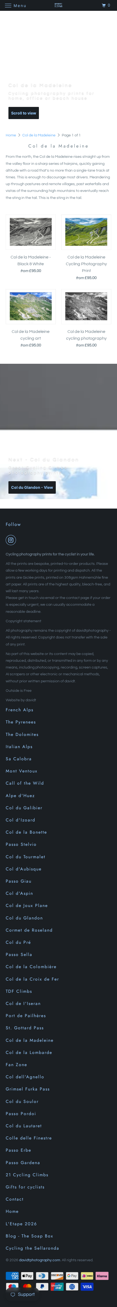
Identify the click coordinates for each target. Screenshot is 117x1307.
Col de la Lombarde (29, 1052)
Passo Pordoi (21, 1114)
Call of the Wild (25, 783)
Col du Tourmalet (25, 857)
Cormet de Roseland (29, 930)
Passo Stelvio (21, 844)
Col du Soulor (22, 1101)
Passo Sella (19, 954)
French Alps (19, 710)
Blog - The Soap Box (29, 1236)
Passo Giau (19, 881)
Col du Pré (18, 942)
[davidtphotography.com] (58, 5)
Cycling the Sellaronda (32, 1248)
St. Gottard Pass (25, 1028)
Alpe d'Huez (20, 795)
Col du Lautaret (24, 1126)
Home (11, 135)
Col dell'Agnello (25, 1077)
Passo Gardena (23, 1162)
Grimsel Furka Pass (28, 1089)
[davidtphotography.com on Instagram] (12, 540)
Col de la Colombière (31, 967)
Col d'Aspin (19, 893)
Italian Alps (19, 746)
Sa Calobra (19, 759)
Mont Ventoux (22, 771)
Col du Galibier (24, 808)
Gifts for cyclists (25, 1187)
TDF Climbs (19, 991)
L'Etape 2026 (21, 1224)
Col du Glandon (24, 918)
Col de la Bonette (26, 832)
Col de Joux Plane (27, 905)
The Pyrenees (21, 722)
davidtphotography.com (39, 1260)
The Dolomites (22, 734)
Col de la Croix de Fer (32, 979)
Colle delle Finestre (29, 1138)
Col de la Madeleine (39, 135)
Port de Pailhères (26, 1016)
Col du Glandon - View (32, 487)
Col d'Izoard (20, 820)
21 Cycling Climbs (27, 1175)
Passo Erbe (18, 1150)
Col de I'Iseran (23, 1003)
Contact (15, 1199)
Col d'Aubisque (24, 869)
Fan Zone (16, 1065)
